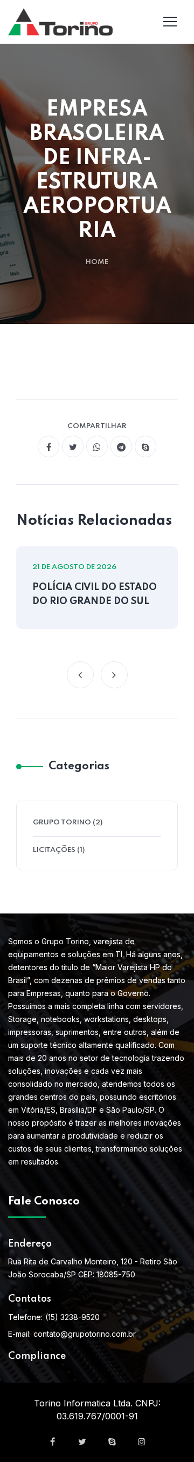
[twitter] (73, 446)
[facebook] (48, 446)
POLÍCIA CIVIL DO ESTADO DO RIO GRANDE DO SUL (94, 594)
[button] (80, 674)
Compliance (37, 1356)
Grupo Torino (62, 822)
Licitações (54, 850)
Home (97, 262)
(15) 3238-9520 (72, 1317)
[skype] (145, 446)
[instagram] (142, 1441)
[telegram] (121, 446)
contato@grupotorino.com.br (84, 1333)
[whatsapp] (97, 446)
